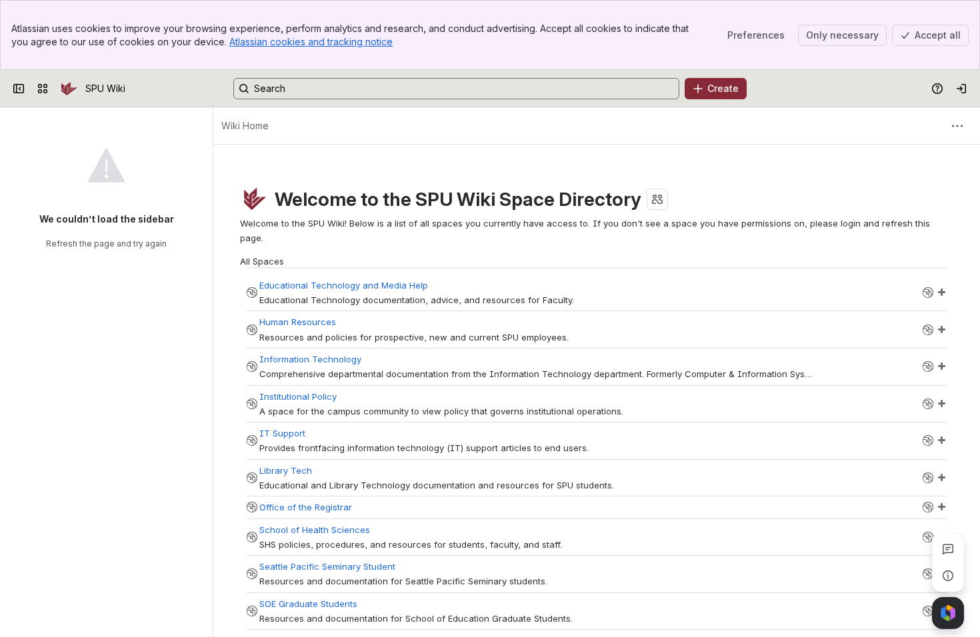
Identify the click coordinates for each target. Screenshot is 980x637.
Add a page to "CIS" (941, 366)
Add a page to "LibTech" (941, 477)
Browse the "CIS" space (928, 366)
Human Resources (297, 322)
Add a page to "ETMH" (941, 292)
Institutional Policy (298, 396)
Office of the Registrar (305, 507)
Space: (252, 292)
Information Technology (310, 359)
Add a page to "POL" (941, 403)
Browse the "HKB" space (928, 440)
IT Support (282, 433)
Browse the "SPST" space (928, 573)
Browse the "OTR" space (928, 507)
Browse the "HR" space (928, 329)
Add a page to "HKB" (941, 440)
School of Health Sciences (314, 529)
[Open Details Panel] (948, 575)
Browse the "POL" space (928, 403)
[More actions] (957, 126)
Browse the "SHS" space (928, 537)
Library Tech (285, 470)
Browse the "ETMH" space (928, 292)
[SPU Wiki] (69, 88)
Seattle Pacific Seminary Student (327, 566)
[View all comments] (948, 549)
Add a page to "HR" (941, 329)
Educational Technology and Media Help (343, 285)
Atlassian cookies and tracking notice (311, 41)
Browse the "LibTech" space (928, 477)
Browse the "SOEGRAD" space (928, 611)
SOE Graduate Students (308, 603)
